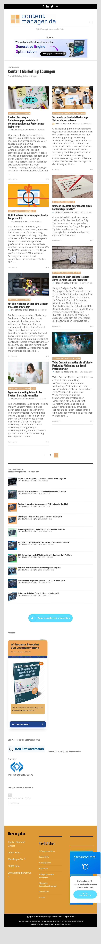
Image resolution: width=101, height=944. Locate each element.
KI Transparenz (45, 863)
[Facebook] (43, 6)
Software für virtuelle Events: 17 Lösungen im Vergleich (39, 567)
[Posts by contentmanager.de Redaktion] (53, 124)
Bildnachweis (44, 892)
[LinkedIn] (47, 6)
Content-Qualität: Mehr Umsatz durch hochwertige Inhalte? (72, 207)
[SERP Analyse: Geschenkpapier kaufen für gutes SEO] (24, 195)
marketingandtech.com (20, 774)
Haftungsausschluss (47, 851)
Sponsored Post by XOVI (19, 221)
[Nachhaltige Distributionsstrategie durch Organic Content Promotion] (69, 257)
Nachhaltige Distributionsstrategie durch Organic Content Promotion (70, 278)
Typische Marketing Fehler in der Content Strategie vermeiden (25, 394)
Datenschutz (44, 857)
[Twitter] (51, 6)
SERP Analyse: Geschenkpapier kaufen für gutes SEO (28, 216)
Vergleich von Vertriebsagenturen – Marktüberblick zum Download (43, 542)
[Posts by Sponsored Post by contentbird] (9, 130)
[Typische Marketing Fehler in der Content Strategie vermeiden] (24, 373)
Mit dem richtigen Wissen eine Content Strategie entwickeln (28, 305)
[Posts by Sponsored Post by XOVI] (9, 221)
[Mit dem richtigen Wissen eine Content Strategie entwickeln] (24, 284)
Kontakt (42, 897)
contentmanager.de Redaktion (66, 124)
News (77, 113)
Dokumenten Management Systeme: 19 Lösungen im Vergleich (41, 580)
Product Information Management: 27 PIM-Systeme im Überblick (43, 504)
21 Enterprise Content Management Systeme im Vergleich (40, 516)
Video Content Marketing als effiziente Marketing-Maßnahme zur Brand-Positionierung (72, 365)
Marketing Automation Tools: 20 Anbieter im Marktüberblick (41, 529)
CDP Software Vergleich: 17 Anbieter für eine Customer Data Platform (45, 555)
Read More (12, 179)
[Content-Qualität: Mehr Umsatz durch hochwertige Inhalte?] (69, 186)
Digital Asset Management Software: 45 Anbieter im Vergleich (42, 478)
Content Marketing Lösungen (19, 113)
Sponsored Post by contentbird (22, 130)
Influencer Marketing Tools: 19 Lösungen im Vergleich (38, 593)
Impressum (43, 868)
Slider (83, 113)
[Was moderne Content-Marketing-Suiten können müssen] (69, 98)
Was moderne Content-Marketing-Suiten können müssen (70, 119)
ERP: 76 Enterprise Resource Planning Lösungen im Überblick (42, 491)
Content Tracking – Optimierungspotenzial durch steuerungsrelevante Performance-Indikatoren (26, 122)
